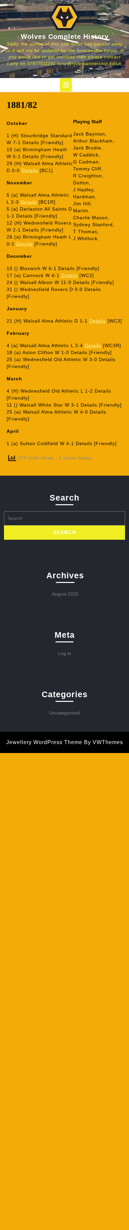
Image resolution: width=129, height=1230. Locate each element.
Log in (64, 653)
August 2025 (65, 594)
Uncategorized (64, 712)
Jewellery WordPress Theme (44, 742)
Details (30, 170)
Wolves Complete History (64, 36)
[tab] (66, 85)
